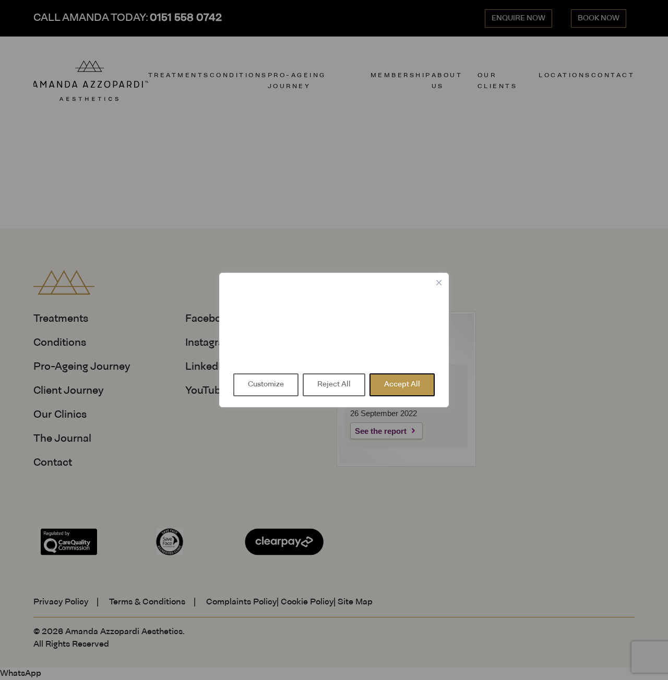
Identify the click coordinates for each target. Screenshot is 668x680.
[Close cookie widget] (439, 282)
